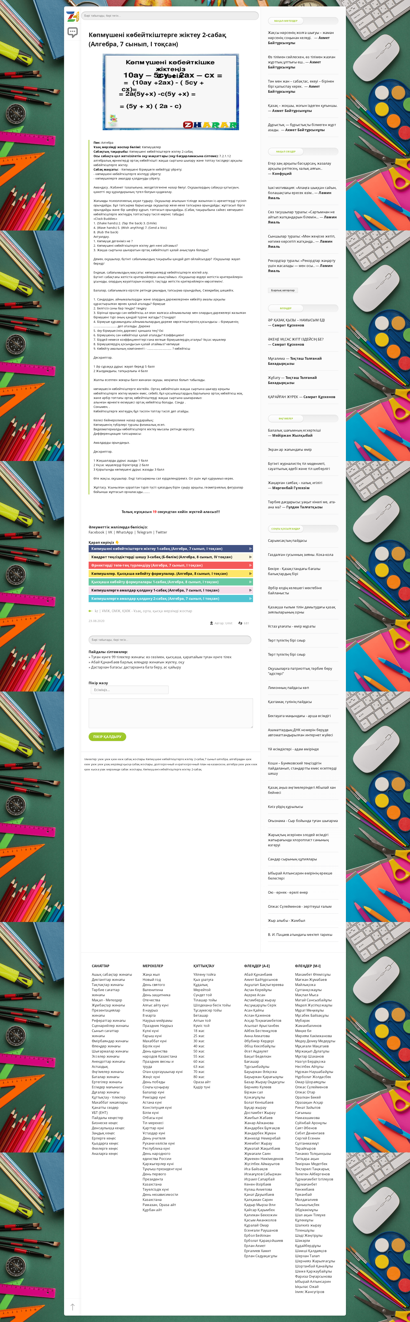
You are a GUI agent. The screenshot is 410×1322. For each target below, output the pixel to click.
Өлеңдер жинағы (106, 1046)
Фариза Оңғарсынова (313, 1276)
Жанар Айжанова (259, 1123)
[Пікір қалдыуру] (72, 32)
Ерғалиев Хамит (257, 1250)
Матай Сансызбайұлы (313, 1000)
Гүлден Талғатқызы (304, 507)
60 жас (199, 1061)
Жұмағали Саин (257, 1153)
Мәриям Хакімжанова (313, 1036)
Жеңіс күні (151, 1076)
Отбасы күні (153, 1117)
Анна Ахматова (257, 1036)
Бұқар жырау (255, 1107)
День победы (154, 1082)
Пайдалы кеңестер (107, 1117)
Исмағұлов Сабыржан (262, 1174)
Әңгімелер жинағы (108, 1071)
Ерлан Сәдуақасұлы (260, 1256)
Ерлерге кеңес (104, 1138)
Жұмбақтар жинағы (108, 1005)
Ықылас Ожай (307, 1286)
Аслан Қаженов (257, 1015)
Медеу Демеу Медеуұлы (315, 1041)
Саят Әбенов (306, 1128)
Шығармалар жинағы (110, 1051)
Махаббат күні (155, 1041)
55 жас (199, 1056)
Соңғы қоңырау (156, 1087)
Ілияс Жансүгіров (309, 1291)
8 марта (149, 1015)
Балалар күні (153, 1092)
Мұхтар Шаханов (309, 1056)
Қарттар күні (153, 1128)
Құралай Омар (256, 1225)
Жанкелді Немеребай (262, 1138)
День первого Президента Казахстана (154, 1179)
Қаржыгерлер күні (158, 1163)
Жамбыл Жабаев (258, 1117)
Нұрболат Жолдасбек (313, 1076)
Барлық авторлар (282, 290)
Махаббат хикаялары (109, 1102)
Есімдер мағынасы (107, 1087)
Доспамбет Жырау (259, 1112)
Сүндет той (202, 995)
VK (110, 532)
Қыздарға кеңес (105, 1143)
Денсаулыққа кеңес (108, 1128)
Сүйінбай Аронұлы (311, 1123)
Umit (228, 623)
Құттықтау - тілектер (109, 1097)
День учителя (154, 1138)
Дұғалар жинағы (106, 1092)
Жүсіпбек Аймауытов (262, 1163)
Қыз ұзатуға (203, 979)
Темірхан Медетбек (311, 1163)
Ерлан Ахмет (254, 1245)
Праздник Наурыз (158, 1025)
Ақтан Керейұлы (258, 989)
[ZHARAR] (72, 14)
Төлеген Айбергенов (312, 1174)
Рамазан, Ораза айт (159, 1204)
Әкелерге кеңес (105, 1148)
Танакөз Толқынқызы (313, 1153)
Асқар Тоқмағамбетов (262, 1020)
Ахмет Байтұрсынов (261, 979)
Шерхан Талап (307, 1256)
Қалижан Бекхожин (260, 1215)
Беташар (200, 1015)
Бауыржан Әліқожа (260, 1071)
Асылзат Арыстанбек (261, 1025)
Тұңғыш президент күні (162, 1169)
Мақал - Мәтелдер (107, 1000)
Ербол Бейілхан (257, 1235)
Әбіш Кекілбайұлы (259, 1046)
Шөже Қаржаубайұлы (313, 1271)
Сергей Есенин (307, 1138)
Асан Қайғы (254, 1010)
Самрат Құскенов (288, 325)
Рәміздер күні (154, 1097)
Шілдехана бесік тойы (212, 1005)
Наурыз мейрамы (158, 1020)
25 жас (199, 1036)
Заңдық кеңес (103, 1133)
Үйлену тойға (204, 974)
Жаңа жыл (151, 974)
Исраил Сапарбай (259, 1179)
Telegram (144, 532)
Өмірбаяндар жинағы (110, 1041)
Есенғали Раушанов (261, 1230)
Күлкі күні (151, 1030)
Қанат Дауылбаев (259, 1194)
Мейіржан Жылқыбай (292, 435)
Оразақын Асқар (309, 1102)
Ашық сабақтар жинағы (112, 974)
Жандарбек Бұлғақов (262, 1128)
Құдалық (200, 984)
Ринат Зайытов (308, 1107)
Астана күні (152, 1102)
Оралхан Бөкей (308, 1097)
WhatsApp (124, 532)
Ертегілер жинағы (107, 1082)
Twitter (161, 532)
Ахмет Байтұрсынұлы (292, 110)
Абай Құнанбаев (258, 974)
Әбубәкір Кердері (259, 1041)
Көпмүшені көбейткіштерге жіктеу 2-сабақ (172, 769)
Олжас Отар (305, 1092)
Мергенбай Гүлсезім (290, 488)
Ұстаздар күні (154, 1133)
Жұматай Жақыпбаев (262, 1148)
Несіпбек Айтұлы (309, 1066)
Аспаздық (100, 1066)
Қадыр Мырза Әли (259, 1204)
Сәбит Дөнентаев (309, 1133)
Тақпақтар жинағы (107, 984)
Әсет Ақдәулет (256, 1051)
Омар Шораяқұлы (310, 1082)
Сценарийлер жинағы (110, 1025)
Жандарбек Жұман (260, 1133)
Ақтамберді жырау (260, 1000)
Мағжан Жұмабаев (311, 979)
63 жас (199, 1066)
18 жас (199, 1030)
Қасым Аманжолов (260, 1220)
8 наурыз (150, 1010)
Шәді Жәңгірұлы (309, 1235)
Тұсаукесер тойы (207, 1010)
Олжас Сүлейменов (311, 1087)
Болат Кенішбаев (258, 1102)
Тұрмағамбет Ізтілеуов (314, 1179)
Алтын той (202, 1020)
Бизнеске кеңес (105, 1123)
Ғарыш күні (152, 1036)
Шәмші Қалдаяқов (311, 1250)
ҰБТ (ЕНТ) (100, 1112)
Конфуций (282, 173)
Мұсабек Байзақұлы (312, 1015)
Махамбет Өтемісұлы (313, 974)
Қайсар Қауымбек (259, 1209)
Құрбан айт (152, 1209)
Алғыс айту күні (155, 1005)
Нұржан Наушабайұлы (314, 1071)
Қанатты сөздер (105, 1107)
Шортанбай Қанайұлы (314, 1266)
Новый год (152, 979)
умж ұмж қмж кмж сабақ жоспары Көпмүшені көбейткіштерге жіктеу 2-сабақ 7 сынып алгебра (163, 759)
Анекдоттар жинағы (108, 1061)
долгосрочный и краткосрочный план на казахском (189, 764)
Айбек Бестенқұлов (260, 1030)
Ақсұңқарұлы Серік (260, 1005)
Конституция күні (157, 1107)
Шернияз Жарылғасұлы (315, 1261)
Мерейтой (202, 989)
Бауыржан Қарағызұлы (263, 1076)
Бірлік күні (151, 1046)
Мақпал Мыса (306, 995)
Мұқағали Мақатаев (312, 1046)
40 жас (199, 1046)
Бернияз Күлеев (257, 1087)
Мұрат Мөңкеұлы (309, 1010)
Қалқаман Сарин (258, 1199)
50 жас (199, 1051)
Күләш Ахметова (258, 1189)
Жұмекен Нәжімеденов (263, 1158)
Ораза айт (202, 1082)
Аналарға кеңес (105, 1153)
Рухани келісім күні (159, 1143)
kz (97, 611)
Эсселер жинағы (106, 1056)
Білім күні (151, 1112)
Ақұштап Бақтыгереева (264, 984)
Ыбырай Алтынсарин (313, 1281)
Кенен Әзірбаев (257, 1184)
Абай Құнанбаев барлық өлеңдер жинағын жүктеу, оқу (137, 662)
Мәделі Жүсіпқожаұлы (313, 1005)
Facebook (96, 532)
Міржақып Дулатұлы (312, 1051)
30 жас (199, 1041)
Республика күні (156, 1148)
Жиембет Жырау (258, 1143)
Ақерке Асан (254, 995)
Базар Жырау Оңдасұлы (264, 1082)
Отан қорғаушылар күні (163, 1071)
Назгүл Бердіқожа (310, 1061)
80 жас (199, 1076)
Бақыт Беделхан (257, 1056)
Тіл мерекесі (153, 1123)
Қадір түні (201, 1087)
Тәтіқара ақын (307, 1158)
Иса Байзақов (256, 1169)
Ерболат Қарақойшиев (263, 1240)
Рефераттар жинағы (109, 1020)
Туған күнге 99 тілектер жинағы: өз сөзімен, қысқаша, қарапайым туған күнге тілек (161, 657)
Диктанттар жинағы (108, 979)
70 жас (199, 1071)
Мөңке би (303, 1030)
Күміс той (201, 1025)
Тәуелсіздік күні (156, 1189)
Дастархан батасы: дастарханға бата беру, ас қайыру (136, 667)
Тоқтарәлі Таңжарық (312, 1169)
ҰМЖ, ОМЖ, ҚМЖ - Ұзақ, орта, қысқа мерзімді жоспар (147, 611)
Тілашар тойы (205, 1000)
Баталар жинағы (106, 1076)
